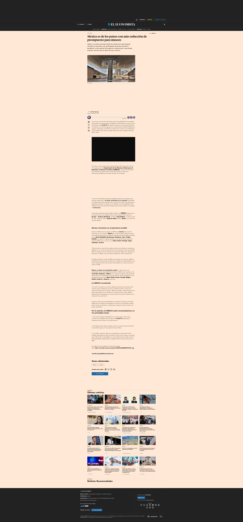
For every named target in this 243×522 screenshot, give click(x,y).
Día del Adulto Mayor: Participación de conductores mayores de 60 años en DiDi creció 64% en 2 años (147, 429)
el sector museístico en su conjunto (116, 200)
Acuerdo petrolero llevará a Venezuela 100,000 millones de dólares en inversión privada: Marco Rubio (94, 450)
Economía (107, 467)
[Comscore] (152, 517)
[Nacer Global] (84, 506)
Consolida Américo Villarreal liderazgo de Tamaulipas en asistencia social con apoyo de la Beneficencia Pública (129, 429)
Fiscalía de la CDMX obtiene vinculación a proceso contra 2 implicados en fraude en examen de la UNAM (130, 408)
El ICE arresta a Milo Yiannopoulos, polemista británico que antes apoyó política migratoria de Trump (113, 449)
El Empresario (99, 494)
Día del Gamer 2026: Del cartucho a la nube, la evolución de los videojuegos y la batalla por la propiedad (95, 408)
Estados (123, 446)
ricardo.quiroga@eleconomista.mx (103, 353)
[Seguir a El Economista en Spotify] (153, 505)
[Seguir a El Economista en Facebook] (141, 505)
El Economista (92, 494)
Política (123, 405)
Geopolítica (107, 446)
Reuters (142, 453)
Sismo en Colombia (112, 29)
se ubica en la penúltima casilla (104, 270)
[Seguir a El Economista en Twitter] (144, 505)
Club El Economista (107, 494)
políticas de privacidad (149, 500)
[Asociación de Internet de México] (161, 517)
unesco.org (96, 207)
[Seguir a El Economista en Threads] (150, 507)
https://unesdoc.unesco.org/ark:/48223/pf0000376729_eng (114, 348)
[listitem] (89, 117)
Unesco (101, 364)
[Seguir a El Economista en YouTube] (150, 505)
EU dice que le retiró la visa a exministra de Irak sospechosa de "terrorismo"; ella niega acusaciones (147, 470)
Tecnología (89, 405)
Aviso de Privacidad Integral (103, 498)
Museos (94, 364)
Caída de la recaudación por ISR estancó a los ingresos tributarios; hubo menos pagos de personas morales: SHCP (112, 470)
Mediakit (88, 496)
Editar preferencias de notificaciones (88, 500)
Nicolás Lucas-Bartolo (126, 474)
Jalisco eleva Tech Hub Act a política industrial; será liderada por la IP (94, 470)
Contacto (112, 498)
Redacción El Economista (92, 412)
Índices (144, 29)
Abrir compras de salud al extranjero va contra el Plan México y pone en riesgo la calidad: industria (112, 429)
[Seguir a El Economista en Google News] (147, 507)
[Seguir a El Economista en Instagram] (156, 505)
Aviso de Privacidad (91, 498)
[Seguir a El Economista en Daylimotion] (158, 505)
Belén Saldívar (108, 474)
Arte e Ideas (89, 33)
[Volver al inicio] (105, 491)
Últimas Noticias (96, 29)
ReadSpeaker (124, 118)
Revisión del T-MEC (122, 29)
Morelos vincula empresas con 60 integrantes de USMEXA (129, 449)
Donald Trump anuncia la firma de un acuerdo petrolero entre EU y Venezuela (147, 449)
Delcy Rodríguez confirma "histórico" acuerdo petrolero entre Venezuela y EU (95, 428)
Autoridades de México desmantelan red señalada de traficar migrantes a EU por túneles (147, 408)
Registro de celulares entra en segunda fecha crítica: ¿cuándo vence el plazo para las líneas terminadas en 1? (129, 470)
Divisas (148, 29)
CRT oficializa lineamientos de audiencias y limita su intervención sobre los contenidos (113, 408)
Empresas (106, 405)
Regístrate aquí (141, 497)
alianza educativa (131, 29)
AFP (89, 432)
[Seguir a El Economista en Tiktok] (153, 507)
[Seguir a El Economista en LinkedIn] (147, 505)
